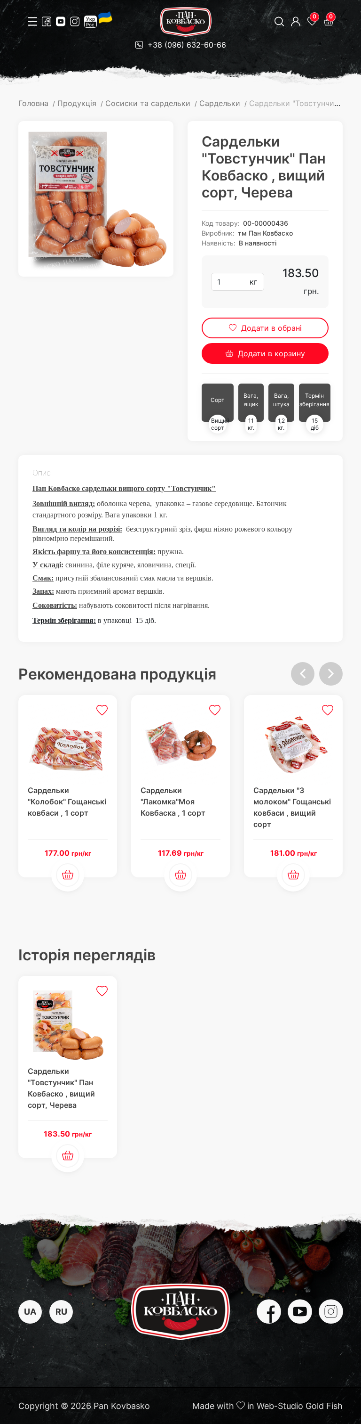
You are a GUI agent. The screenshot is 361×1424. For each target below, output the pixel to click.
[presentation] (302, 674)
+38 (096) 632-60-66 (185, 44)
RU (61, 1312)
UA (30, 1312)
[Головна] (185, 22)
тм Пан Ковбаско (265, 233)
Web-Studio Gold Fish (300, 1406)
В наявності (257, 243)
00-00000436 (265, 223)
